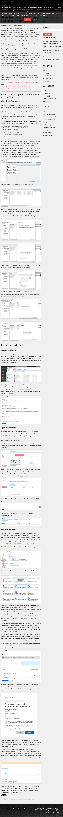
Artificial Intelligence (49, 98)
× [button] (58, 4)
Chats (45, 130)
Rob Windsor (10, 25)
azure (45, 101)
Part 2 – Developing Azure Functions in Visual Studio (16, 86)
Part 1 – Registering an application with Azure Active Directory (18, 82)
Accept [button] (27, 19)
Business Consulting (49, 114)
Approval (46, 93)
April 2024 (46, 73)
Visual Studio (31, 799)
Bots (45, 111)
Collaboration (47, 135)
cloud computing (48, 132)
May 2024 (46, 70)
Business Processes (49, 119)
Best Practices (47, 109)
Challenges (47, 125)
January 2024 (47, 81)
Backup (46, 106)
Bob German (29, 44)
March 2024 (47, 76)
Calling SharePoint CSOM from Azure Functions (14, 46)
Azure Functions (23, 799)
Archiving (46, 96)
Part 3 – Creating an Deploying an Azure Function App (16, 89)
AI (44, 90)
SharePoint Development (11, 799)
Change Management (49, 127)
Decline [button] (35, 19)
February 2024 (47, 78)
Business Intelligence (49, 117)
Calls (45, 122)
